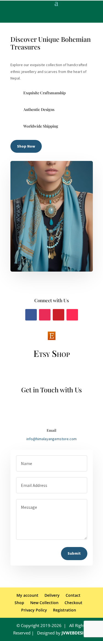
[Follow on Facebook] (31, 314)
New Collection (44, 602)
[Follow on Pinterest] (58, 314)
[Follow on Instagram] (45, 314)
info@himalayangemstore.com (51, 438)
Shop (19, 602)
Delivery (52, 595)
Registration (64, 610)
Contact (73, 595)
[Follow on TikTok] (72, 314)
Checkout (73, 602)
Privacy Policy (34, 610)
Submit (74, 553)
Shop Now (26, 146)
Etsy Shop (52, 353)
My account (27, 595)
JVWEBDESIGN (76, 633)
